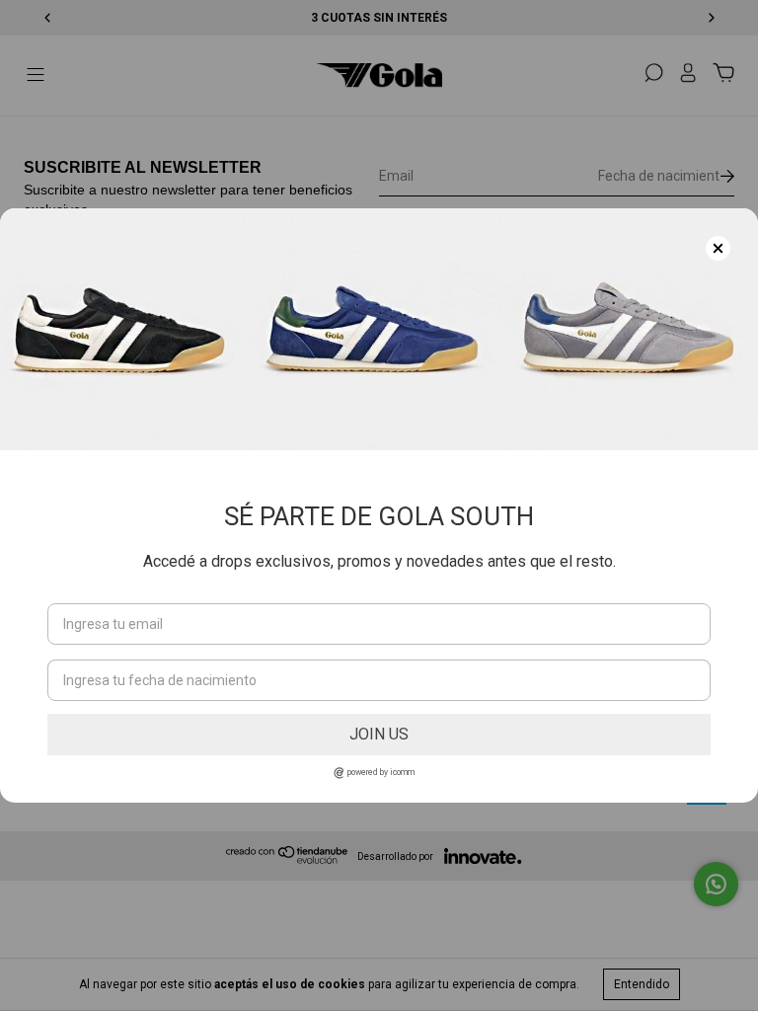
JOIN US (379, 734)
